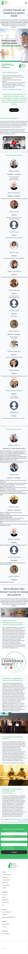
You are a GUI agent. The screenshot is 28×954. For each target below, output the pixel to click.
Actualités (4, 894)
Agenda (4, 897)
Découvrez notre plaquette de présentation (12, 89)
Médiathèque (5, 899)
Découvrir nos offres (6, 912)
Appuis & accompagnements (8, 917)
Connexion (4, 926)
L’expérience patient (6, 874)
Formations (4, 914)
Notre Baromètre (6, 880)
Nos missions (5, 877)
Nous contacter (5, 902)
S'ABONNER (14, 852)
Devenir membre (14, 110)
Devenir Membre (5, 924)
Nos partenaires (5, 885)
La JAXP (4, 887)
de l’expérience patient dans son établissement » (15, 822)
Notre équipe (5, 882)
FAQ (3, 905)
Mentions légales (6, 933)
